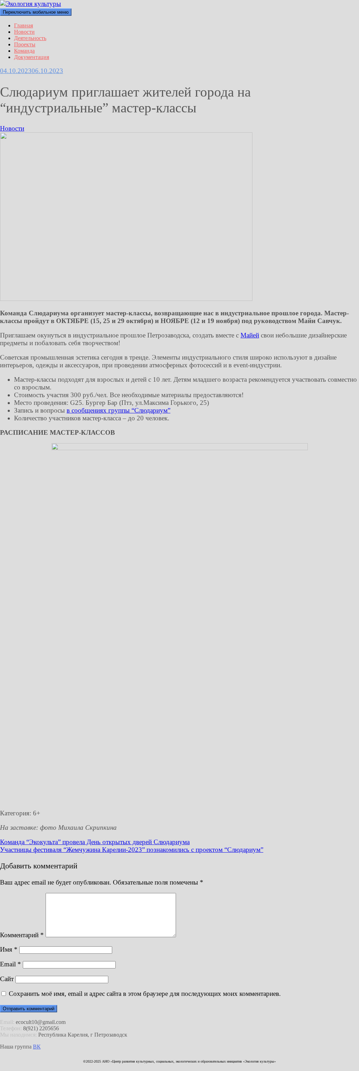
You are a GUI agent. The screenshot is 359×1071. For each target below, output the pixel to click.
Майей (250, 335)
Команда (24, 51)
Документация (31, 57)
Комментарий (22, 935)
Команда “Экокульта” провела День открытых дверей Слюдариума (95, 842)
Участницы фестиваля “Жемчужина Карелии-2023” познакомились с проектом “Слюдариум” (131, 849)
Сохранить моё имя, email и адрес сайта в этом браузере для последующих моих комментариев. (145, 993)
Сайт (7, 979)
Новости (24, 32)
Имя (9, 949)
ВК (37, 1047)
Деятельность (30, 38)
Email (10, 964)
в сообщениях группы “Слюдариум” (118, 410)
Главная (23, 25)
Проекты (24, 44)
